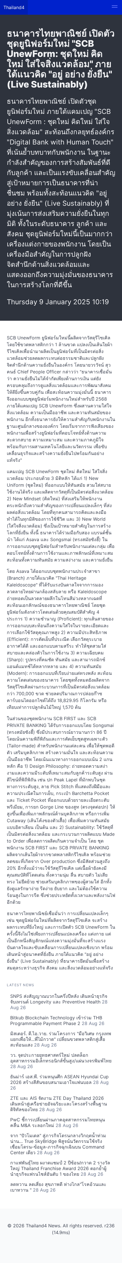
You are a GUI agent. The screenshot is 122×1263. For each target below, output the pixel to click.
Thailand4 (13, 7)
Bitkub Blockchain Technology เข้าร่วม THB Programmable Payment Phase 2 (57, 1020)
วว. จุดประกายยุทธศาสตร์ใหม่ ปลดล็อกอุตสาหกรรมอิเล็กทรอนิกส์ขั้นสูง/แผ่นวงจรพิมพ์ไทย (61, 1060)
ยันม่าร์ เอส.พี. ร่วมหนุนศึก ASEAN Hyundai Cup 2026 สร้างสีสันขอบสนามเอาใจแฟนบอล (59, 1082)
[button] (114, 7)
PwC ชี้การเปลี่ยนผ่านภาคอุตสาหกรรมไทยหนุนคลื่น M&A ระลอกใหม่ (57, 1122)
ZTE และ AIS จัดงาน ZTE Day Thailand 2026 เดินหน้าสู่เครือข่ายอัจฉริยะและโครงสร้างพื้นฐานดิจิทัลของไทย (58, 1103)
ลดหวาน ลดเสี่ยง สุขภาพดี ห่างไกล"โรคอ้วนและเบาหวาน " (58, 1187)
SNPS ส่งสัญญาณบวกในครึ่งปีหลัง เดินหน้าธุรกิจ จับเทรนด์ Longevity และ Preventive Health (59, 1001)
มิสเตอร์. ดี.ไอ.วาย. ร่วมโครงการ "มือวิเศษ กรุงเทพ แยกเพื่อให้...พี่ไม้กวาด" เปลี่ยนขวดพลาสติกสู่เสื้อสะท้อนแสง (60, 1039)
